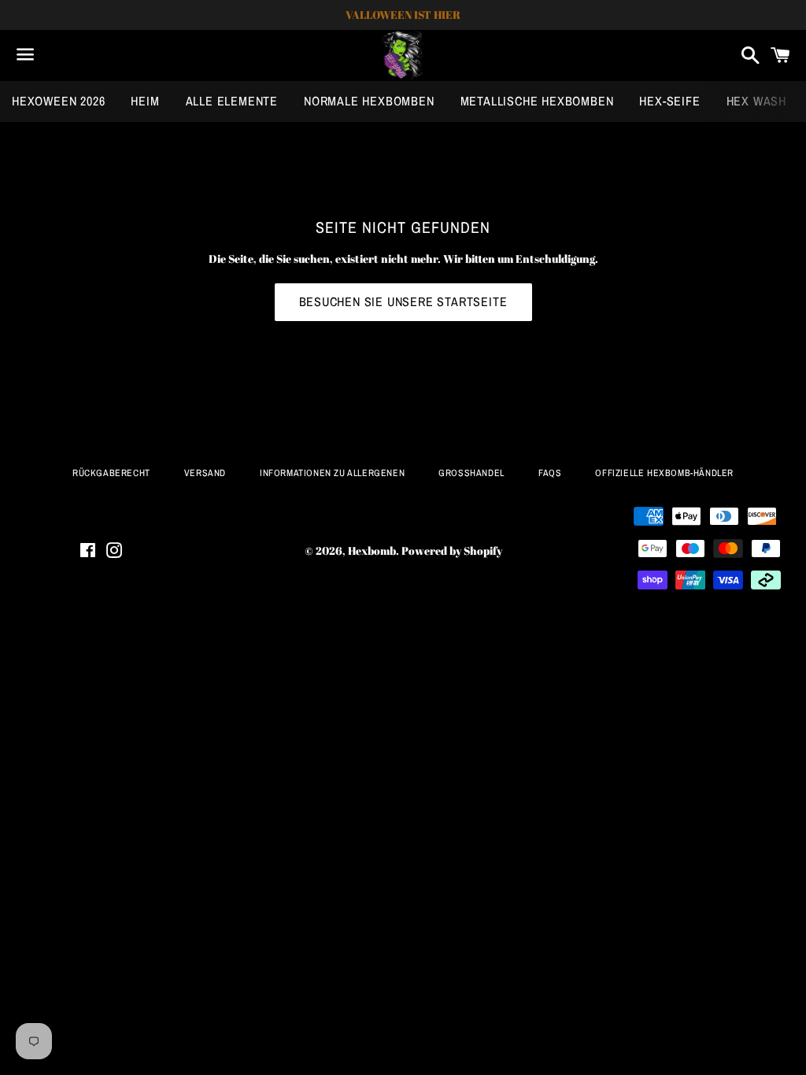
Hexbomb (372, 550)
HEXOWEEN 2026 (58, 100)
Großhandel (471, 473)
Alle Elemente (232, 100)
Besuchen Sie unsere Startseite (403, 301)
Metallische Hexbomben (537, 100)
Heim (145, 100)
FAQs (549, 473)
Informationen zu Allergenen (332, 473)
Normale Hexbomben (369, 100)
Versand (205, 473)
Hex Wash (756, 100)
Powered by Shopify (451, 550)
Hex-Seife (669, 100)
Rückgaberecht (111, 473)
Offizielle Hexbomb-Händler (664, 473)
